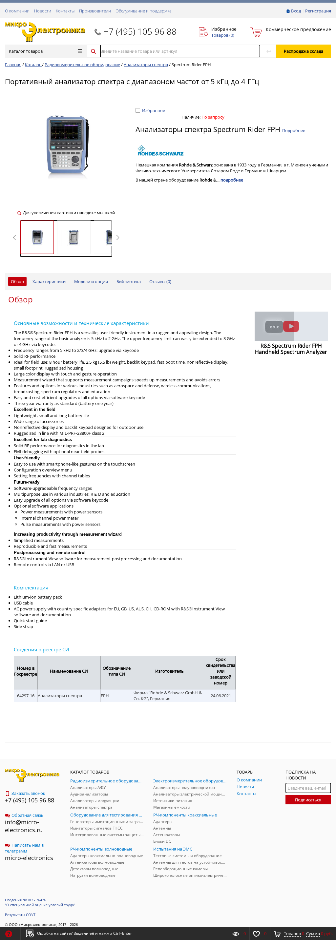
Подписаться (308, 800)
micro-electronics (29, 858)
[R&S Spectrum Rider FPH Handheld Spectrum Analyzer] (291, 326)
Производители (95, 11)
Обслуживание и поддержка (144, 11)
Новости (42, 11)
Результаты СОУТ (20, 914)
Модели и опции (91, 281)
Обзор (17, 281)
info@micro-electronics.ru (24, 826)
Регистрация (318, 11)
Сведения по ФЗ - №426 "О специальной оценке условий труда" (40, 902)
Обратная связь (27, 815)
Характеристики (49, 281)
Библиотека (128, 281)
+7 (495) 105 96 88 (140, 31)
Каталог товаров (26, 51)
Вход (296, 11)
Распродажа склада (303, 51)
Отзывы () (160, 281)
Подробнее (293, 130)
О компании (17, 11)
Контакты (65, 11)
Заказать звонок (28, 793)
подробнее (231, 180)
